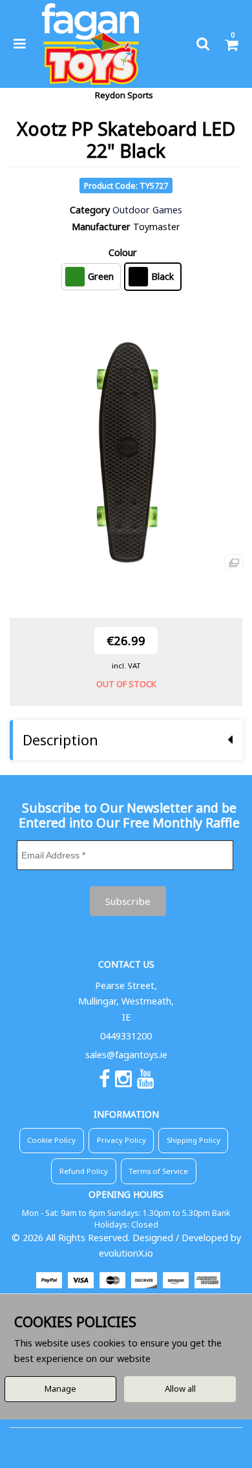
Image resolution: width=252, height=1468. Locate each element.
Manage (60, 1388)
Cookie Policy (51, 1140)
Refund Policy (83, 1171)
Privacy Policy (121, 1140)
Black (162, 276)
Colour (123, 252)
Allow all (180, 1388)
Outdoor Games (147, 210)
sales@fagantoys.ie (126, 1054)
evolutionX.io (126, 1253)
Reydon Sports (124, 95)
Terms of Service (158, 1171)
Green (101, 276)
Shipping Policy (193, 1140)
